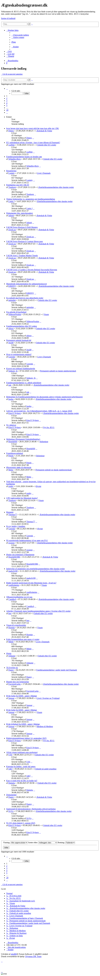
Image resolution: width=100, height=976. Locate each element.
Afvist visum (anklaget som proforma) (22, 752)
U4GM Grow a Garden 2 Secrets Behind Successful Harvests (31, 270)
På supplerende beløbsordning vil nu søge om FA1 (27, 540)
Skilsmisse (44, 441)
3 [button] (6, 101)
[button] (7, 88)
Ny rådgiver (11, 425)
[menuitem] (20, 35)
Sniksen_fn (13, 371)
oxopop (11, 543)
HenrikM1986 (14, 557)
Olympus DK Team (33, 956)
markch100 (13, 571)
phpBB (14, 954)
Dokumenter (11, 795)
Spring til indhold (8, 18)
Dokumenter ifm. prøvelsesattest (19, 213)
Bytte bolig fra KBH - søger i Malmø (21, 696)
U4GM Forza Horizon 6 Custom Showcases (24, 241)
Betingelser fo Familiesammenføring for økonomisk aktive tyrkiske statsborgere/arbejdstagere (44, 397)
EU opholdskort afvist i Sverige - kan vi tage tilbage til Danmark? (33, 142)
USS (10, 755)
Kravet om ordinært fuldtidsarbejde (20, 368)
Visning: (7, 842)
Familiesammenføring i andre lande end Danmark (56, 670)
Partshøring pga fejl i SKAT (17, 185)
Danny (11, 670)
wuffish (11, 145)
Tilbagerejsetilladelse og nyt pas (19, 597)
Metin (10, 470)
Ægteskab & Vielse (44, 131)
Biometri (9, 512)
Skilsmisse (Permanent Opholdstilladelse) (23, 439)
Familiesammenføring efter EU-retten (21, 326)
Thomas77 (12, 514)
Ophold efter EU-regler (46, 145)
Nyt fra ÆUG (48, 427)
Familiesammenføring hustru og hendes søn (24, 157)
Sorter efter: (33, 842)
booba (10, 399)
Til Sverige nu (12, 667)
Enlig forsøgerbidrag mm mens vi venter (22, 639)
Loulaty (11, 173)
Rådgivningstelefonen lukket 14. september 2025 (26, 738)
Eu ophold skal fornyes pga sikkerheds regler (24, 298)
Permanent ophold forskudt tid (18, 340)
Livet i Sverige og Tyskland (48, 698)
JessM (10, 343)
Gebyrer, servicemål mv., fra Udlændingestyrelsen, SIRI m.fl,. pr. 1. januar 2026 (39, 411)
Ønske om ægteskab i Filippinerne (20, 554)
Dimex (11, 131)
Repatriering (11, 171)
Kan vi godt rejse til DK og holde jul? (21, 781)
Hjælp (8, 653)
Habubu (11, 783)
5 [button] (6, 105)
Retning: (61, 842)
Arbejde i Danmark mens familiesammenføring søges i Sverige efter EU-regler (38, 611)
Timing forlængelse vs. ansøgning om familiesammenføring (30, 199)
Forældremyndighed (14, 453)
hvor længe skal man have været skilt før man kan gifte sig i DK (32, 128)
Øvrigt (38, 486)
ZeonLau (12, 230)
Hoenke (11, 627)
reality (10, 486)
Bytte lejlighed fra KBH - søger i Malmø (23, 724)
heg (9, 613)
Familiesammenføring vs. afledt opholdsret (23, 383)
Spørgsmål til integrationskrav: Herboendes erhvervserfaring (31, 809)
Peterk (11, 456)
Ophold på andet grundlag (45, 769)
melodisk (12, 300)
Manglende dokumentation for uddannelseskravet (26, 284)
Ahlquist (11, 656)
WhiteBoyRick (14, 159)
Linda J (11, 201)
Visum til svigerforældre (16, 625)
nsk (9, 385)
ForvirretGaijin (14, 684)
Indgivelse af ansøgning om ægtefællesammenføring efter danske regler (35, 569)
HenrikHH (12, 441)
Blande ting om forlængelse (17, 682)
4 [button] (6, 103)
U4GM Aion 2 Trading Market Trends (22, 255)
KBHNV (12, 286)
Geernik (11, 357)
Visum (46, 314)
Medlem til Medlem (45, 726)
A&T (10, 769)
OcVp (10, 811)
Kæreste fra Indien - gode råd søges (20, 766)
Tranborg (12, 187)
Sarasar (11, 698)
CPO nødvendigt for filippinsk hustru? (22, 498)
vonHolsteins (13, 585)
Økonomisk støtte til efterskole (18, 467)
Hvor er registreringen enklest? (19, 354)
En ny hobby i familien (15, 526)
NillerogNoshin (14, 314)
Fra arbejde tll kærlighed (16, 312)
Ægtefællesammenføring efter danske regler (56, 187)
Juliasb (11, 215)
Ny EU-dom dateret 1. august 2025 (20, 823)
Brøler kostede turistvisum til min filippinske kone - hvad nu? (31, 583)
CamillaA (12, 599)
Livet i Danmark (44, 173)
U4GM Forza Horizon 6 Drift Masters (22, 227)
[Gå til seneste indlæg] (33, 138)
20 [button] (7, 110)
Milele (11, 642)
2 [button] (6, 98)
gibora (11, 328)
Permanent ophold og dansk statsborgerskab (58, 371)
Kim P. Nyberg (14, 413)
